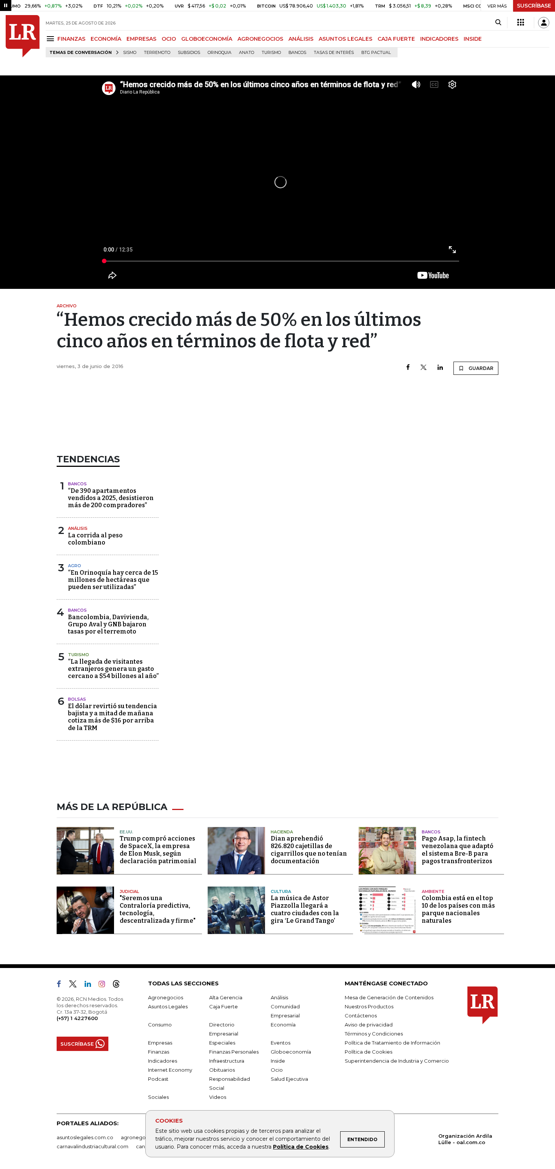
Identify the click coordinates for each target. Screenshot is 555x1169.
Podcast (158, 1079)
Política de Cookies (300, 1146)
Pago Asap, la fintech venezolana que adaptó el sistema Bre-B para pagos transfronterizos (457, 850)
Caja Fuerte (223, 1006)
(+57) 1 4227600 (77, 1018)
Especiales (222, 1043)
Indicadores (162, 1061)
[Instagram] (105, 985)
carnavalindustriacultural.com (92, 1146)
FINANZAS (71, 38)
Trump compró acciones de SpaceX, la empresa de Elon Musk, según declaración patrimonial (158, 850)
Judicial (129, 891)
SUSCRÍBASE (534, 5)
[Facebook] (408, 367)
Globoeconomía (291, 1052)
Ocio (277, 1070)
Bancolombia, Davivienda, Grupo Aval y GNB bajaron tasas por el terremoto (108, 624)
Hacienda (282, 832)
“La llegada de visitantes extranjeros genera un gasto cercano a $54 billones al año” (113, 669)
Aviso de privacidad (369, 1025)
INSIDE (473, 38)
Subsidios (189, 52)
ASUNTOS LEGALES (345, 38)
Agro (74, 565)
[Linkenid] (91, 985)
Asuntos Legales (168, 1006)
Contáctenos (361, 1016)
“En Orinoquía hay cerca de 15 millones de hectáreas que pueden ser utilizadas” (113, 580)
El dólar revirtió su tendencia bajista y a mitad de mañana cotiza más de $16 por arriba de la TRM (112, 717)
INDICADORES (439, 38)
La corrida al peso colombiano (95, 539)
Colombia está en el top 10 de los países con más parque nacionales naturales (458, 909)
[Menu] (51, 39)
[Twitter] (423, 367)
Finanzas (158, 1052)
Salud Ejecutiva (289, 1079)
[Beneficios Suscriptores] (520, 22)
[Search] (498, 22)
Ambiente (433, 891)
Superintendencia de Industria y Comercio (397, 1061)
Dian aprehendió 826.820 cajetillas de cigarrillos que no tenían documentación (309, 850)
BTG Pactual (376, 52)
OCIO (169, 38)
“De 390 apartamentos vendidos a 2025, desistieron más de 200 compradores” (111, 498)
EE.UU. (126, 832)
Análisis (78, 528)
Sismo (129, 52)
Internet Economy (170, 1070)
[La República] (23, 36)
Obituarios (222, 1070)
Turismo (271, 52)
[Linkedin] (440, 367)
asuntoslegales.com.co (85, 1137)
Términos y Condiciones (374, 1034)
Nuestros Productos (369, 1006)
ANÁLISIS (300, 38)
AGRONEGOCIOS (260, 38)
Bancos (297, 52)
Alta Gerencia (225, 997)
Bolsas (77, 699)
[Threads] (119, 985)
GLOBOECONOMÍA (206, 38)
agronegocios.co (142, 1137)
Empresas (160, 1043)
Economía (283, 1025)
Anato (246, 52)
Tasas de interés (334, 52)
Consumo (160, 1025)
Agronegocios (165, 997)
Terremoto (157, 52)
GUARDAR (480, 368)
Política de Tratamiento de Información (392, 1043)
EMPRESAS (141, 38)
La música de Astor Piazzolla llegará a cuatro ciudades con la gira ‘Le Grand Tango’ (305, 909)
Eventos (280, 1043)
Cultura (281, 891)
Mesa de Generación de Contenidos (389, 997)
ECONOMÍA (106, 38)
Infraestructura (226, 1061)
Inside (278, 1061)
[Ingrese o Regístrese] (543, 22)
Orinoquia (219, 52)
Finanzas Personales (234, 1052)
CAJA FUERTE (396, 38)
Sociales (158, 1097)
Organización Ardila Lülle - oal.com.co (465, 1139)
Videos (217, 1097)
